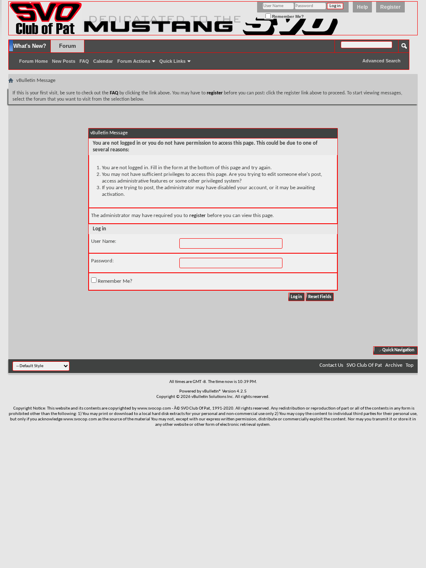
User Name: (103, 241)
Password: (102, 261)
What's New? (29, 46)
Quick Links (172, 61)
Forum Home (33, 61)
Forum (67, 46)
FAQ (84, 61)
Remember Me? (287, 16)
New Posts (63, 61)
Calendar (103, 61)
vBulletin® (211, 391)
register (197, 215)
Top (410, 365)
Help (362, 7)
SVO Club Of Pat (364, 365)
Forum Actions (133, 61)
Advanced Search (381, 60)
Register (390, 7)
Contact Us (331, 365)
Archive (393, 365)
